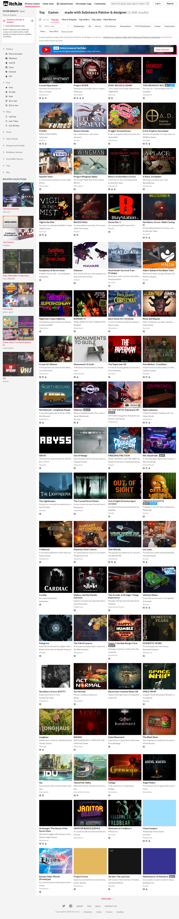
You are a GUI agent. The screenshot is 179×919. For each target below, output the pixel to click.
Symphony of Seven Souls (52, 270)
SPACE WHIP (149, 691)
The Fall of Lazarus (83, 643)
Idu (40, 782)
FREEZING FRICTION (119, 455)
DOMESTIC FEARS (152, 643)
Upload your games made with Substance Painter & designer (131, 37)
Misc (8, 172)
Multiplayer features (14, 152)
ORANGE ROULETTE (153, 501)
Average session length (15, 145)
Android (12, 71)
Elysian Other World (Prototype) (49, 877)
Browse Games (32, 3)
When (8, 112)
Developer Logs (83, 3)
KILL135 (6, 212)
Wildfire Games (149, 137)
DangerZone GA (81, 555)
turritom (146, 834)
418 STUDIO (44, 507)
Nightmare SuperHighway (52, 318)
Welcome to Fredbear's (120, 828)
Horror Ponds (45, 91)
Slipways (78, 409)
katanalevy (43, 276)
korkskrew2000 (46, 325)
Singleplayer (79, 26)
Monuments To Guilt (84, 364)
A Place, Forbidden (152, 176)
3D (89, 26)
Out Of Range (80, 455)
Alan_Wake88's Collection (16, 275)
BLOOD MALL (81, 222)
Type (8, 166)
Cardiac (43, 595)
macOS (12, 63)
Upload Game (66, 3)
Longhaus (44, 737)
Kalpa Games (44, 555)
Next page (106, 898)
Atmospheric (125, 26)
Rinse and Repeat (151, 318)
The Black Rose (150, 737)
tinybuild (112, 652)
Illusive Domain (81, 131)
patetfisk (112, 510)
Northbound (44, 416)
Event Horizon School (83, 276)
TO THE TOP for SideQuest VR (123, 409)
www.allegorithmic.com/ (15, 26)
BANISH (78, 737)
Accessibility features (14, 159)
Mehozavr (78, 91)
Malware (78, 270)
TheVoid (111, 604)
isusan (42, 885)
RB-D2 (77, 183)
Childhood (44, 549)
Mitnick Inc (113, 831)
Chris (145, 789)
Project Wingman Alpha (85, 176)
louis (76, 370)
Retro (42, 31)
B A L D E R (44, 462)
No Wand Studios (81, 649)
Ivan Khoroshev (80, 604)
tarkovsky (43, 137)
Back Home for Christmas (121, 318)
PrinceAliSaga (114, 743)
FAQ (89, 906)
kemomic (78, 137)
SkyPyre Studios (150, 276)
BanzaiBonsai (148, 183)
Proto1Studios (114, 370)
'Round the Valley (82, 782)
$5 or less (13, 101)
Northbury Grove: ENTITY (52, 691)
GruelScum (147, 698)
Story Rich (53, 31)
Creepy (157, 26)
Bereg (76, 698)
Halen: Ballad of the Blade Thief (158, 270)
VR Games (8, 309)
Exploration (169, 26)
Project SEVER (81, 85)
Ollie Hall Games (81, 228)
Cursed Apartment (48, 85)
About (79, 906)
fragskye (6, 245)
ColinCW (112, 698)
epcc (41, 789)
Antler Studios (80, 883)
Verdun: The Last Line (119, 876)
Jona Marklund (149, 555)
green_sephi (8, 312)
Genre (8, 132)
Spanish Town (46, 176)
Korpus (77, 834)
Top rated (96, 19)
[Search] (147, 3)
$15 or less (13, 105)
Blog (97, 906)
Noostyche (78, 507)
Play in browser (15, 54)
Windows (13, 58)
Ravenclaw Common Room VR (123, 691)
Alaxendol (147, 601)
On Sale (12, 92)
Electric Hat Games (116, 419)
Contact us (111, 906)
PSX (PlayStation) (142, 26)
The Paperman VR (117, 364)
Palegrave (44, 643)
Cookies (120, 911)
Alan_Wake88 (9, 278)
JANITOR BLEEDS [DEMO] (87, 828)
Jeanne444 (113, 137)
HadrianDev (148, 325)
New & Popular (69, 19)
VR (4, 378)
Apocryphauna (150, 409)
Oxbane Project (80, 462)
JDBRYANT (113, 91)
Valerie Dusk (148, 416)
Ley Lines (147, 549)
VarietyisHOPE (114, 555)
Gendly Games (45, 743)
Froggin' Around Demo (119, 131)
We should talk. (150, 455)
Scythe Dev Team (115, 183)
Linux (11, 67)
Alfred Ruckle (149, 743)
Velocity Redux (150, 595)
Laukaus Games (149, 370)
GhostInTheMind (115, 883)
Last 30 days (14, 125)
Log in (158, 3)
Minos (42, 183)
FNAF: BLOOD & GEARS (120, 85)
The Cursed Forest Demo (86, 501)
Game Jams (48, 3)
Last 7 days (13, 121)
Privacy (109, 911)
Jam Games (8, 242)
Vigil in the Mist (46, 222)
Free (11, 87)
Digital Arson (45, 228)
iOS (10, 76)
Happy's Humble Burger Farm (123, 643)
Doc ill (111, 228)
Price (8, 83)
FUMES (43, 131)
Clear (22, 11)
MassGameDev (114, 279)
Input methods (12, 139)
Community (100, 3)
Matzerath (147, 510)
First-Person (110, 26)
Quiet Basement (116, 737)
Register (170, 3)
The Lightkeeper (47, 501)
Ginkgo (111, 782)
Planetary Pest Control (85, 549)
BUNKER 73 (80, 318)
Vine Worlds (114, 549)
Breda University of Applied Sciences (124, 462)
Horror (98, 26)
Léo (75, 789)
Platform (9, 49)
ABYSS (42, 455)
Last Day (12, 116)
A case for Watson (48, 364)
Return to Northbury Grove (122, 176)
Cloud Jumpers (150, 828)
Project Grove (81, 876)
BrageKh (77, 325)
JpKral (6, 381)
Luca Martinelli (45, 370)
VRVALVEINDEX (11, 208)
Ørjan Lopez (113, 325)
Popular (55, 19)
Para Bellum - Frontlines (155, 364)
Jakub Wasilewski (81, 416)
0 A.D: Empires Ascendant (155, 131)
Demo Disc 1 (114, 222)
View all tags (67, 31)
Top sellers (84, 19)
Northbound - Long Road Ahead (54, 409)
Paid (11, 96)
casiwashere (8, 348)
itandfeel (146, 91)
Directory (88, 911)
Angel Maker (149, 782)
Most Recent (109, 19)
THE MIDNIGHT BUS (153, 85)
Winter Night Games (48, 837)
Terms (99, 911)
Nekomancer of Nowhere (155, 876)
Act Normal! (80, 691)
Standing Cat (148, 883)
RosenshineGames (151, 649)
